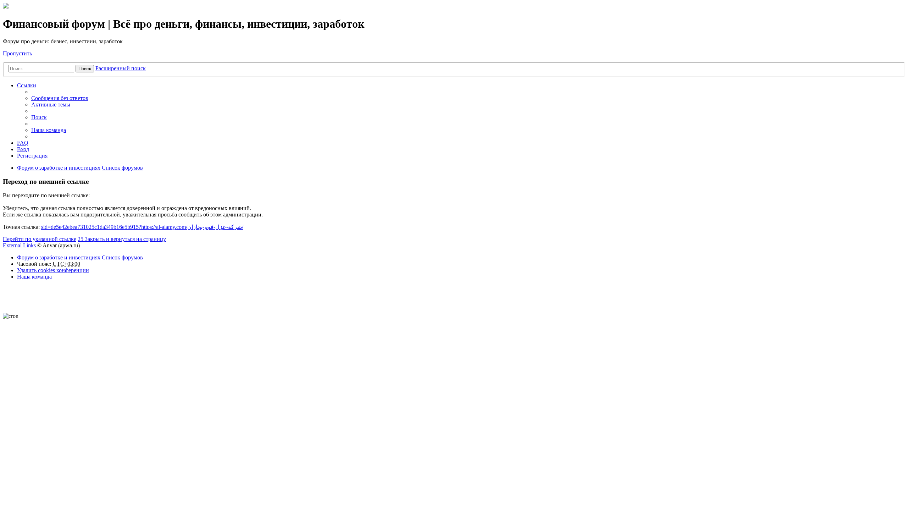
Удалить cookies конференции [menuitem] (53, 270)
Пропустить (17, 53)
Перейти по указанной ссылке (39, 239)
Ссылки (26, 85)
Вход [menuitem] (23, 149)
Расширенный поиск (120, 68)
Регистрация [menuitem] (32, 156)
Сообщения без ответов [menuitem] (59, 98)
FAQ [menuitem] (22, 143)
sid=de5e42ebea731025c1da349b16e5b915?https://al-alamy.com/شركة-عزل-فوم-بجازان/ (142, 227)
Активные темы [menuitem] (50, 104)
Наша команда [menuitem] (48, 130)
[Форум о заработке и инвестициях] (6, 7)
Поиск (84, 68)
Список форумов (122, 257)
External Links (19, 245)
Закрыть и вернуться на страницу (122, 239)
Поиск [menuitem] (39, 117)
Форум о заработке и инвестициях (58, 257)
